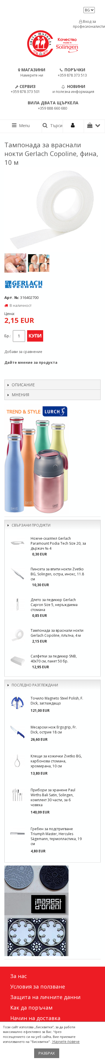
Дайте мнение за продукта (30, 362)
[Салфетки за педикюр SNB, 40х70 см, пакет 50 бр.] (17, 661)
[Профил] (73, 126)
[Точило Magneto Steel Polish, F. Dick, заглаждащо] (17, 703)
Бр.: (7, 335)
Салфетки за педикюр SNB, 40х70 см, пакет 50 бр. (54, 659)
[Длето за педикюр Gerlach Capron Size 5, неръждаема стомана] (17, 604)
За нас (18, 975)
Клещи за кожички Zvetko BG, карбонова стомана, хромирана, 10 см (56, 761)
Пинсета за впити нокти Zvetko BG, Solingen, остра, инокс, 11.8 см (57, 574)
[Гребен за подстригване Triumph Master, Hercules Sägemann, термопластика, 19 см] (17, 833)
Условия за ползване (37, 986)
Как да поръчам (31, 1007)
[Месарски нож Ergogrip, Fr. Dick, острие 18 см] (17, 732)
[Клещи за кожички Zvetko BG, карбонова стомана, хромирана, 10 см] (17, 761)
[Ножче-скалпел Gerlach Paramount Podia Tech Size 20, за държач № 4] (17, 543)
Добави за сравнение (23, 351)
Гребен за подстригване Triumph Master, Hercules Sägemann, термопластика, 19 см (56, 836)
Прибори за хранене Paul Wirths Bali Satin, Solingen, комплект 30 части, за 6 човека (53, 797)
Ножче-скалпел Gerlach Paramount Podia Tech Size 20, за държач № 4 (58, 543)
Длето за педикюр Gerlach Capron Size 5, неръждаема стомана (54, 604)
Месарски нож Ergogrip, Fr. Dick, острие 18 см (54, 730)
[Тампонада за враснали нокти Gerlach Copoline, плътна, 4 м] (17, 635)
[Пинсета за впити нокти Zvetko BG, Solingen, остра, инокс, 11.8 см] (17, 574)
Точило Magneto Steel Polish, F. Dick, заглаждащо (57, 701)
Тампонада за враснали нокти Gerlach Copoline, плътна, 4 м (57, 633)
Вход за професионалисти (87, 24)
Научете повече (66, 1041)
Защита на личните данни (45, 997)
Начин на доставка (35, 1018)
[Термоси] (52, 459)
